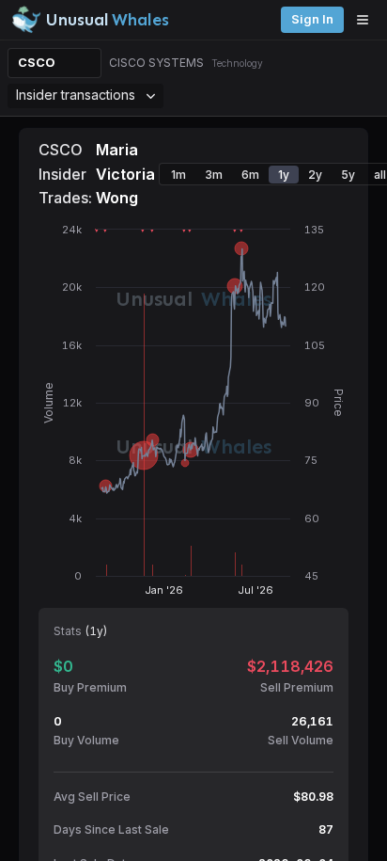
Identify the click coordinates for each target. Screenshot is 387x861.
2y (315, 174)
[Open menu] (367, 20)
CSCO (36, 63)
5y (348, 174)
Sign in (312, 19)
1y (283, 174)
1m (178, 174)
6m (250, 174)
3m (214, 174)
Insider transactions (75, 95)
